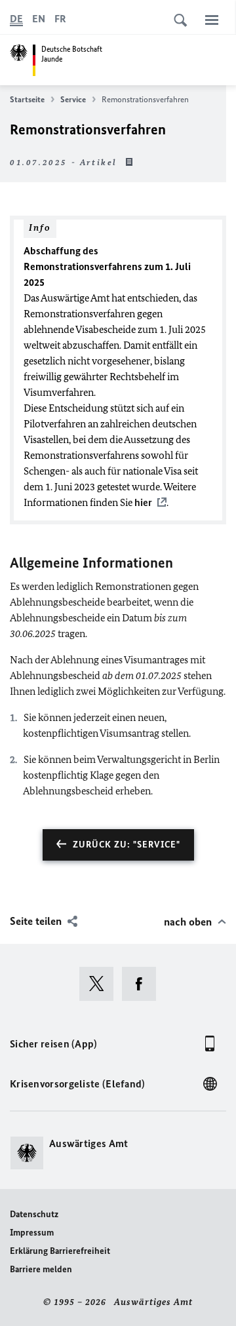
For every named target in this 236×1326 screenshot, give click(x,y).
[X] (100, 984)
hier (143, 502)
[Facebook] (143, 984)
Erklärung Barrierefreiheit (60, 1251)
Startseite (27, 99)
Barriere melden (41, 1269)
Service (73, 99)
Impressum (32, 1232)
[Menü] (211, 19)
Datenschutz (34, 1214)
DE (16, 18)
